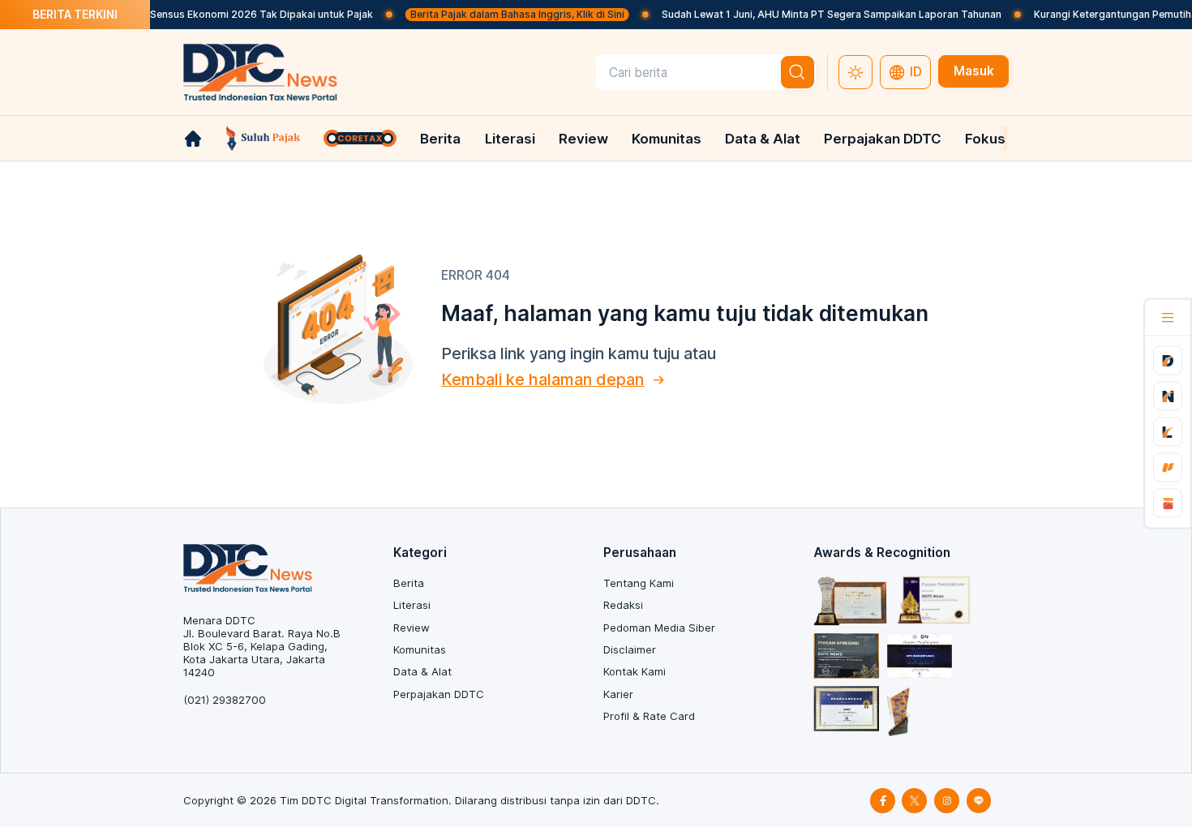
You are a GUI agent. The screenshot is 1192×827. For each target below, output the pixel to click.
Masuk (974, 71)
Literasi (510, 139)
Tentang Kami (638, 582)
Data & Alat (762, 139)
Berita (440, 139)
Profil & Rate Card (649, 715)
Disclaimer (629, 649)
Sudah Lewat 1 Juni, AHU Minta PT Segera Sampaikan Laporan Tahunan (818, 14)
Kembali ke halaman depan (542, 379)
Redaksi (623, 604)
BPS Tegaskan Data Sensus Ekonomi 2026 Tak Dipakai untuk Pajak (200, 14)
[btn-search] (798, 72)
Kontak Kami (634, 671)
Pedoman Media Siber (659, 627)
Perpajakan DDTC (882, 139)
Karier (618, 694)
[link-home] (193, 138)
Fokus (985, 139)
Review (583, 139)
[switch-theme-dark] (855, 72)
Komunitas (666, 139)
